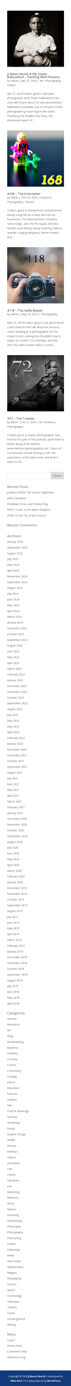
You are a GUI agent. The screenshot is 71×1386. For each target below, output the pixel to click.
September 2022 (17, 703)
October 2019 (15, 899)
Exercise (12, 1094)
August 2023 (15, 645)
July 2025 (12, 559)
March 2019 (14, 940)
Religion (12, 1272)
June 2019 (13, 922)
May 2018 (13, 997)
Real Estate (14, 1261)
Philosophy (14, 1226)
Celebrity (12, 1053)
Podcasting (14, 1238)
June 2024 (13, 599)
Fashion (12, 1099)
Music (10, 1203)
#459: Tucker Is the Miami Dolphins (29, 509)
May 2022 (13, 726)
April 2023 (13, 663)
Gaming (12, 1117)
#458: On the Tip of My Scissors (26, 515)
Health (11, 1140)
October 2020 (15, 830)
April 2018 (13, 1003)
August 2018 (15, 980)
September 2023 (17, 640)
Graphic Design (16, 1134)
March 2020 (14, 871)
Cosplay (12, 1076)
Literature (13, 1180)
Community (14, 1070)
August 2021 (15, 772)
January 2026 (15, 541)
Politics (11, 85)
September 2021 (17, 767)
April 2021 (13, 795)
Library (11, 1174)
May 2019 (13, 928)
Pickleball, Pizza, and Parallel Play (27, 504)
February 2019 (16, 945)
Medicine (12, 1197)
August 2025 (15, 553)
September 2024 (17, 582)
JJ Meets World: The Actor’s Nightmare (30, 492)
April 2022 (13, 732)
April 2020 (13, 865)
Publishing (13, 1249)
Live (9, 1186)
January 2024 (15, 622)
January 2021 (15, 813)
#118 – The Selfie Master (25, 310)
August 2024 (15, 588)
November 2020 (17, 824)
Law (9, 1168)
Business (45, 197)
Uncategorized (16, 1319)
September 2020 (17, 836)
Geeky (11, 1128)
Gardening (13, 1122)
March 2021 (14, 801)
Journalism (13, 1163)
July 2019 (12, 917)
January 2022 (15, 743)
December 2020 (17, 818)
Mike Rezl (16, 1380)
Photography (53, 80)
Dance (11, 1082)
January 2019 (15, 951)
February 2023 (16, 674)
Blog (10, 1036)
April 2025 (13, 570)
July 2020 (12, 847)
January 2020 (15, 882)
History (11, 1145)
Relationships (15, 1267)
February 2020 (16, 876)
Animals (12, 1019)
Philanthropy (15, 1221)
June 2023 (13, 651)
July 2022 (12, 715)
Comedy (12, 1059)
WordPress (53, 1380)
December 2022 (17, 686)
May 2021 (13, 790)
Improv (11, 1157)
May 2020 (13, 859)
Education (13, 1088)
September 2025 (17, 547)
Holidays (12, 1151)
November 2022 (17, 692)
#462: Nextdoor (17, 498)
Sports (11, 1290)
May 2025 (13, 565)
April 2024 (13, 611)
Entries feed (14, 1345)
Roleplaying (14, 1278)
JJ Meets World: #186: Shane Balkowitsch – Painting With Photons (33, 75)
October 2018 (15, 969)
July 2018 (12, 986)
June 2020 (13, 853)
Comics (11, 1065)
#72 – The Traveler (21, 418)
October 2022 (15, 697)
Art (42, 80)
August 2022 (15, 709)
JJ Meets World (36, 1376)
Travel (11, 1313)
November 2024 (17, 576)
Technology (14, 1296)
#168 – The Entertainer (24, 194)
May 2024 (13, 605)
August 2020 (15, 842)
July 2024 (12, 593)
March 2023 (14, 669)
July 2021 (12, 778)
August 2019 (15, 911)
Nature (11, 1209)
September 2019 (17, 905)
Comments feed (17, 1351)
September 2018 (17, 974)
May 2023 (13, 657)
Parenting (13, 1215)
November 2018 (17, 963)
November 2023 (17, 628)
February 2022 (16, 738)
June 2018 (13, 992)
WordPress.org (16, 1357)
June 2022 (13, 720)
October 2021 (15, 761)
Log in (11, 1340)
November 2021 (17, 755)
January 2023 (15, 680)
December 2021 (17, 749)
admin (14, 80)
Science (11, 1284)
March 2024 (14, 616)
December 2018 (17, 957)
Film (9, 1105)
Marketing (13, 1192)
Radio (10, 1255)
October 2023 (15, 634)
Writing (11, 1324)
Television (13, 1301)
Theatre (29, 202)
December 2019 (17, 888)
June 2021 (13, 784)
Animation (13, 1024)
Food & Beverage (18, 1111)
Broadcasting (15, 1042)
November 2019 (17, 894)
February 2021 (16, 807)
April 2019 (13, 934)
